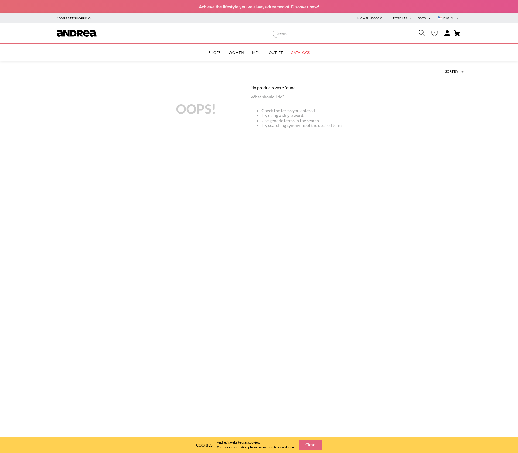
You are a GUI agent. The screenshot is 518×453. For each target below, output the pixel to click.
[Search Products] (423, 33)
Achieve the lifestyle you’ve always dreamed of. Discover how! (259, 6)
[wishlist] (434, 33)
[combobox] (350, 33)
